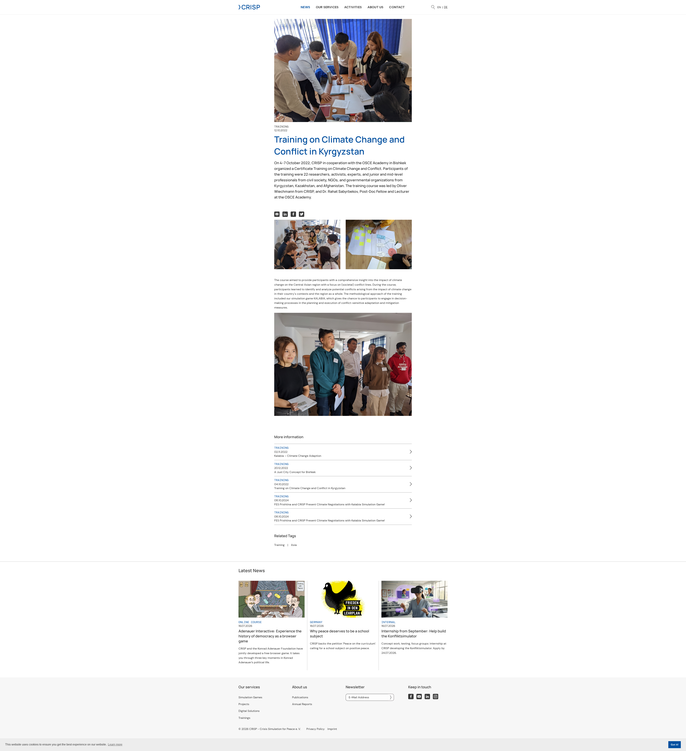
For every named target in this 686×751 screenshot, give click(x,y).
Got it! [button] (674, 744)
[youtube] (419, 696)
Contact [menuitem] (397, 7)
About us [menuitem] (375, 7)
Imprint (332, 729)
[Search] (433, 7)
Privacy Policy (315, 729)
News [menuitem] (305, 7)
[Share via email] (277, 214)
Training (279, 545)
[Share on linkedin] (285, 214)
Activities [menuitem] (353, 7)
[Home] (249, 7)
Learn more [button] (115, 744)
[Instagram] (435, 696)
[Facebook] (411, 696)
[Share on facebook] (293, 214)
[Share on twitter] (301, 214)
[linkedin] (427, 696)
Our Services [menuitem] (327, 7)
